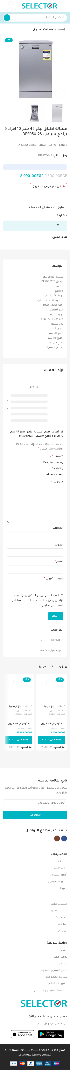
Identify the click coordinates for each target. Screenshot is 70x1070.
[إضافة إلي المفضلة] (43, 681)
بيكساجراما (25, 1055)
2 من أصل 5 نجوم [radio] (34, 456)
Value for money (52, 462)
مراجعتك (57, 482)
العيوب (59, 545)
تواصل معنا (60, 957)
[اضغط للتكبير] (59, 93)
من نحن (63, 963)
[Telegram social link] (35, 216)
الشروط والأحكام (57, 983)
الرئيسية (62, 29)
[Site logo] (39, 6)
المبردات (62, 888)
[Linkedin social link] (40, 216)
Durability (57, 468)
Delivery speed (53, 474)
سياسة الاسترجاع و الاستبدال (50, 990)
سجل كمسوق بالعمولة (54, 970)
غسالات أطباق (57, 711)
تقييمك (57, 457)
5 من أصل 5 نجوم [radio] (25, 456)
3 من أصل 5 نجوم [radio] (31, 456)
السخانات (61, 861)
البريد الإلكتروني (53, 578)
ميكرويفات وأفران (57, 881)
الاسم (59, 561)
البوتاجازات (61, 917)
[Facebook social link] (53, 216)
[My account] (4, 6)
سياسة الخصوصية (56, 977)
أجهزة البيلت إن (58, 875)
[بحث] (7, 17)
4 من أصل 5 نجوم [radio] (28, 456)
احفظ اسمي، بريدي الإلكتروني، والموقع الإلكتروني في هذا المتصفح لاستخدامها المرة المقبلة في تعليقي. (37, 600)
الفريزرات (62, 931)
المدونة (63, 950)
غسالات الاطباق (43, 29)
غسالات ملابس (58, 904)
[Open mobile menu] (65, 6)
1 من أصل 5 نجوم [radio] (37, 456)
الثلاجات (62, 924)
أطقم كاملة (60, 868)
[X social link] (49, 216)
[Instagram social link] (57, 838)
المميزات (58, 528)
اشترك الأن (35, 815)
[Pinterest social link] (44, 216)
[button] (51, 740)
